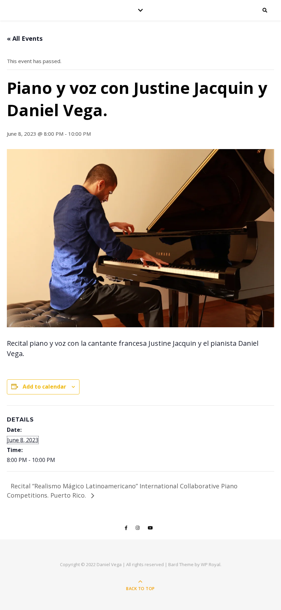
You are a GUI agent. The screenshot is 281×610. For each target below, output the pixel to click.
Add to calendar (44, 386)
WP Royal (210, 564)
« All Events (24, 38)
